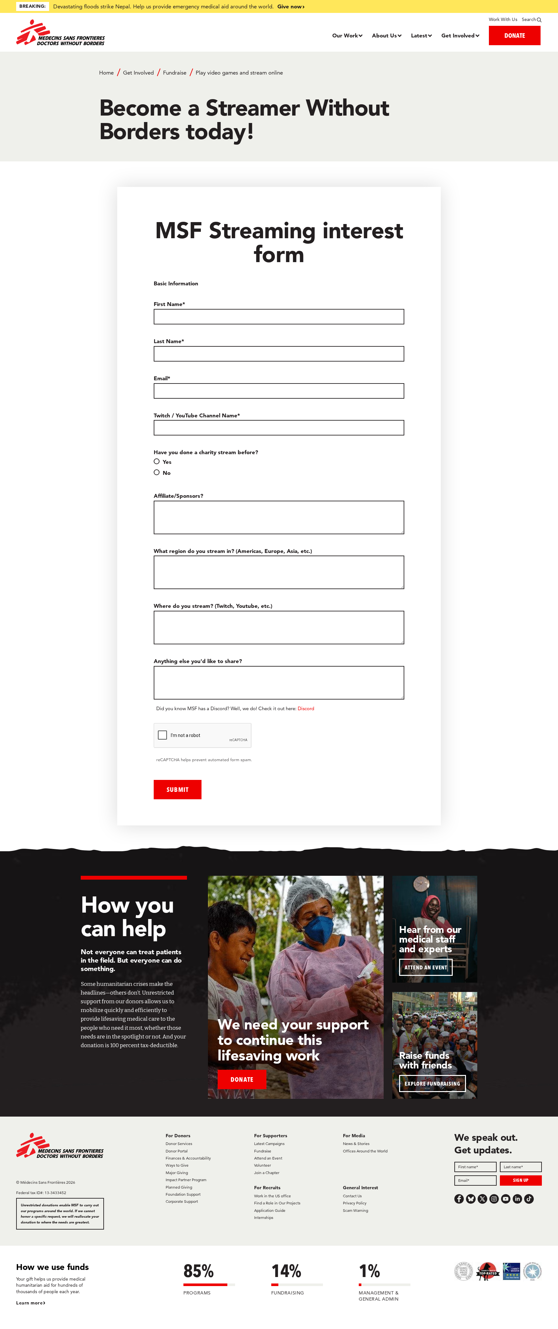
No (166, 472)
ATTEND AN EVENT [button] (426, 967)
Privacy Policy (355, 1203)
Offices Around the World (365, 1151)
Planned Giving (179, 1187)
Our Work (345, 35)
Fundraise (174, 72)
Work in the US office (272, 1195)
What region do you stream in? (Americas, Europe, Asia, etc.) (233, 550)
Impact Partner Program (186, 1179)
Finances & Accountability (188, 1158)
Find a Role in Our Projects (277, 1203)
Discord (306, 708)
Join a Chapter (266, 1172)
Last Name (167, 341)
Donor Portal (177, 1151)
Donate (242, 1079)
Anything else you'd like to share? (198, 661)
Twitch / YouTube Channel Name (195, 415)
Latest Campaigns (269, 1143)
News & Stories (356, 1143)
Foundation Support (183, 1194)
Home (106, 72)
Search (529, 19)
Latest (419, 35)
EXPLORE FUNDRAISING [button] (432, 1083)
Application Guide (269, 1210)
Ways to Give (177, 1165)
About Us (384, 35)
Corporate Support (182, 1201)
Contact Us (352, 1195)
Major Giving (177, 1172)
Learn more (29, 1303)
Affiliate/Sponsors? (178, 495)
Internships (263, 1217)
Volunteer (262, 1165)
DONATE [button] (514, 35)
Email (161, 378)
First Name (168, 304)
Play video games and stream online (239, 72)
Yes (167, 461)
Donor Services (179, 1143)
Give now (289, 6)
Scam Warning (355, 1210)
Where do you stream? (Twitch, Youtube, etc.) (213, 605)
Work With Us (503, 19)
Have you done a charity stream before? (206, 452)
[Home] (82, 32)
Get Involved (458, 35)
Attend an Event (268, 1158)
